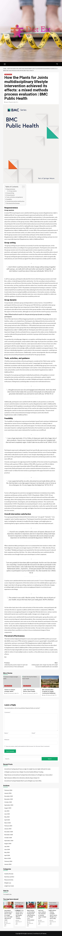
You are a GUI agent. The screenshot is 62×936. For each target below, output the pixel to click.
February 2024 (8, 861)
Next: (45, 664)
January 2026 (7, 793)
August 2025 (7, 808)
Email (34, 733)
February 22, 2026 (31, 693)
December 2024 (8, 831)
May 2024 (7, 852)
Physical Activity (8, 879)
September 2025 (8, 805)
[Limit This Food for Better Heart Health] (31, 682)
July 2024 (6, 846)
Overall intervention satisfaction (15, 201)
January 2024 (7, 864)
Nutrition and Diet (9, 876)
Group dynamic (10, 195)
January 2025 (7, 828)
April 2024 (7, 855)
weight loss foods (9, 886)
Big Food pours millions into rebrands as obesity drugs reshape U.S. (21, 778)
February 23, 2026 (13, 693)
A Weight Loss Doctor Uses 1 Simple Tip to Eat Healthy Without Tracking (23, 772)
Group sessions (13, 191)
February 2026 (8, 790)
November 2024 (8, 834)
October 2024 (8, 837)
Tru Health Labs (7, 894)
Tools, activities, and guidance (14, 197)
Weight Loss (7, 883)
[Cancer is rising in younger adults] (12, 682)
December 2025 (8, 796)
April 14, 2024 (13, 102)
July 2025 (6, 811)
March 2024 (7, 858)
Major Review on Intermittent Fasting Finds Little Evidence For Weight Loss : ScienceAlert (28, 775)
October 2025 (8, 802)
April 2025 (7, 820)
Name (6, 733)
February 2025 (8, 825)
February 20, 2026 (50, 695)
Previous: (15, 664)
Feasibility (9, 199)
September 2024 (8, 840)
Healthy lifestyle (8, 74)
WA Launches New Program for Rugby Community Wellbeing (48, 691)
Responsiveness (10, 189)
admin (7, 102)
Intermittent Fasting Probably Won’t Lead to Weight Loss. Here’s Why (22, 780)
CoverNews (36, 933)
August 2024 (7, 843)
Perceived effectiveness (13, 203)
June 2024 (7, 849)
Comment (7, 712)
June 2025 (7, 814)
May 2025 (7, 817)
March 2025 (7, 822)
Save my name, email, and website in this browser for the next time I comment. (28, 746)
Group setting (10, 193)
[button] (4, 64)
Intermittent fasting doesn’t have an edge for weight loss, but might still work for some (27, 769)
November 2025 (8, 799)
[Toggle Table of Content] (22, 186)
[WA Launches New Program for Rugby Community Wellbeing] (50, 682)
